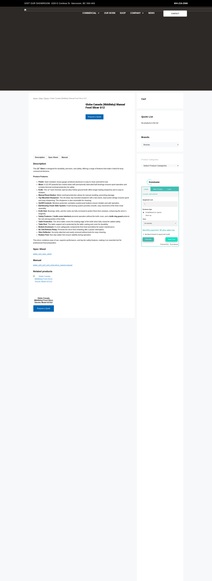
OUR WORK (109, 13)
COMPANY (135, 13)
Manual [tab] (65, 157)
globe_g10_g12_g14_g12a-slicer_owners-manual (52, 265)
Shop (41, 98)
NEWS (151, 13)
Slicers (46, 98)
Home (35, 98)
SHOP (123, 13)
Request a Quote (94, 117)
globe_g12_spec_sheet (42, 254)
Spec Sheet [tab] (53, 157)
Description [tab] (40, 157)
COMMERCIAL (89, 13)
